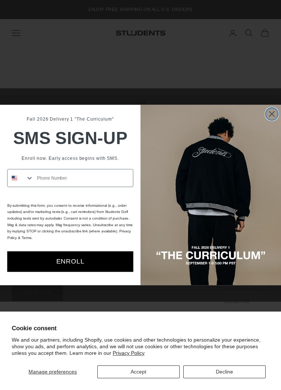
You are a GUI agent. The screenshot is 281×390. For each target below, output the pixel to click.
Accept (138, 372)
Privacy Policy (129, 353)
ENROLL (70, 261)
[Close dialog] (272, 114)
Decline (224, 372)
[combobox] (21, 178)
